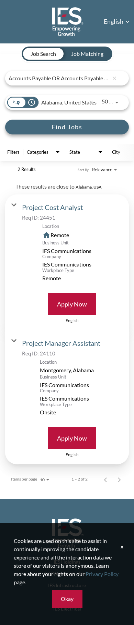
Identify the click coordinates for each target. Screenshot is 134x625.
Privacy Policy (102, 574)
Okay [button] (67, 598)
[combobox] (59, 78)
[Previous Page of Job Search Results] (105, 479)
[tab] (43, 54)
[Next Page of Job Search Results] (119, 479)
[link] (67, 262)
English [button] (114, 21)
